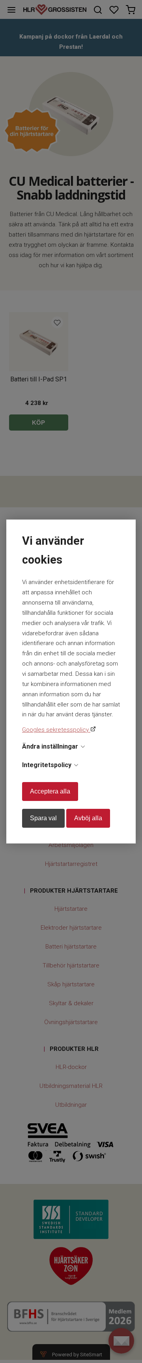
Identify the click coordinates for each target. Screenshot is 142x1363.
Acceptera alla (50, 791)
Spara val (43, 818)
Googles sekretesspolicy (56, 729)
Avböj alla (88, 818)
